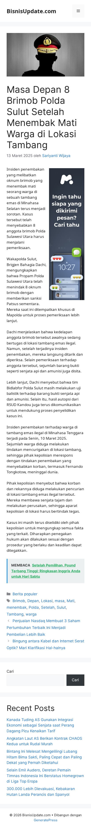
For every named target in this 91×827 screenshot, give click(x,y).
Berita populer (25, 594)
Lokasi (47, 601)
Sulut (61, 607)
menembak (17, 607)
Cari (10, 671)
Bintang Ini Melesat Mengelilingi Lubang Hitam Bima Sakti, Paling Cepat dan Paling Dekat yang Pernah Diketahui (44, 757)
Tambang (15, 614)
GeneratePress (45, 820)
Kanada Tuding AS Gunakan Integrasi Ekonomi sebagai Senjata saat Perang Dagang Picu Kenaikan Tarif (40, 725)
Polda (34, 607)
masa (59, 601)
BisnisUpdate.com (31, 11)
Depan (33, 601)
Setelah (48, 607)
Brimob (19, 601)
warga (31, 614)
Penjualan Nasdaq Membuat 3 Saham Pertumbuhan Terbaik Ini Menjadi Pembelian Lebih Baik (43, 627)
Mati (70, 601)
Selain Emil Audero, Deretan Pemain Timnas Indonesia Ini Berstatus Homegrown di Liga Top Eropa (45, 775)
